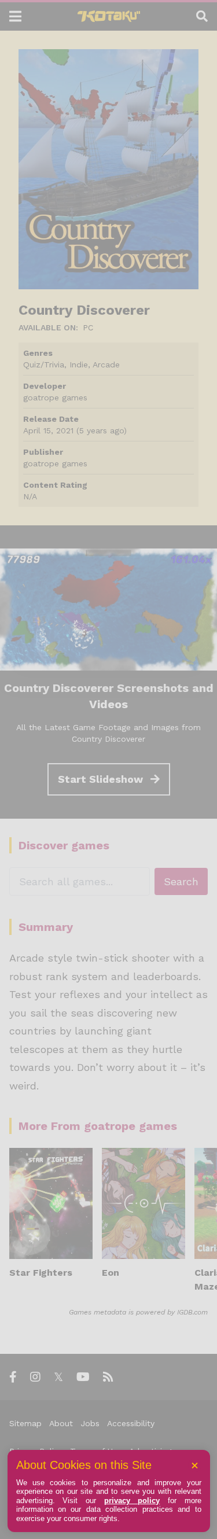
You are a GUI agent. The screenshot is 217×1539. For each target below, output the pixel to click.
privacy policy (132, 1500)
